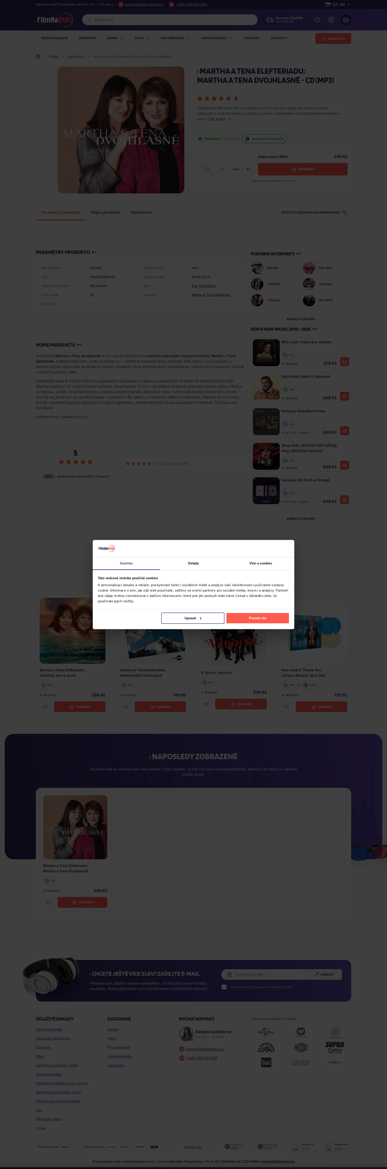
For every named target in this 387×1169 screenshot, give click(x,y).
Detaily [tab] (193, 563)
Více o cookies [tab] (260, 563)
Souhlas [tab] (126, 563)
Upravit (190, 618)
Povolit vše (257, 618)
